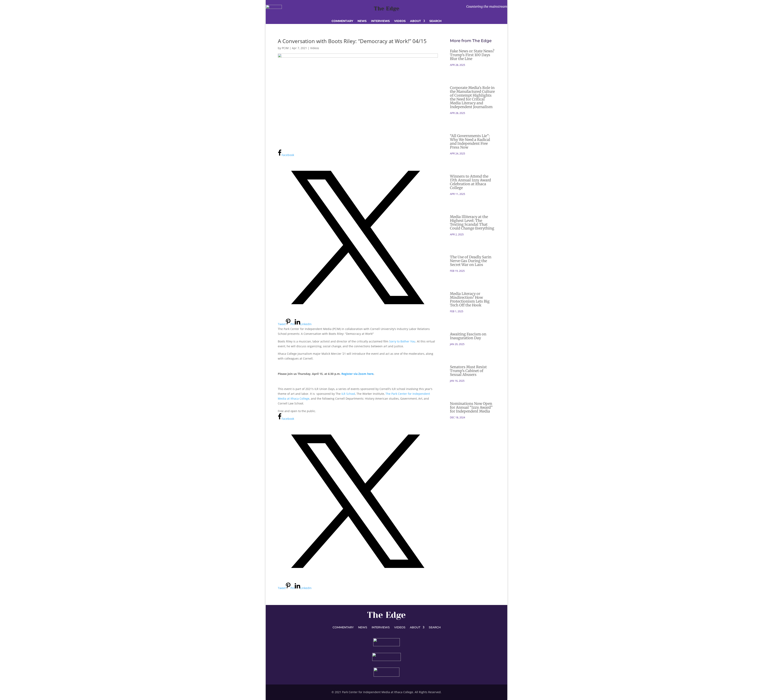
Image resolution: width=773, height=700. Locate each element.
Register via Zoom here (357, 374)
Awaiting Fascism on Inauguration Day (468, 336)
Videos (400, 21)
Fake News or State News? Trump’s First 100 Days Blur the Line (472, 55)
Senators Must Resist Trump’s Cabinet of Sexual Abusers (468, 371)
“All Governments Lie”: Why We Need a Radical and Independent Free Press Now (470, 141)
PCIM (285, 48)
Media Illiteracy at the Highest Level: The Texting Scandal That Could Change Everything (472, 222)
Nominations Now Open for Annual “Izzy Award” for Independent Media (471, 407)
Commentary (342, 21)
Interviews (380, 21)
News (362, 21)
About (415, 21)
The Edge (386, 8)
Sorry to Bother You (402, 341)
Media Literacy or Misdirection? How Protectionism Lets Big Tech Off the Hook (470, 299)
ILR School (348, 394)
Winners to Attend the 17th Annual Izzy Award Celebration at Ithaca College (470, 182)
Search (435, 21)
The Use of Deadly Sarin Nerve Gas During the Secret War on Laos (470, 261)
